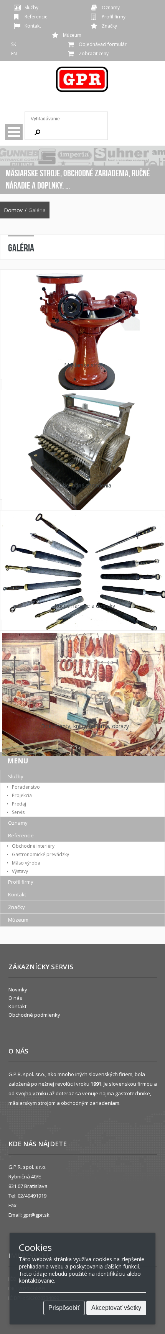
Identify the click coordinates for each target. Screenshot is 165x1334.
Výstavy (20, 871)
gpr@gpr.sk (36, 1214)
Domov (13, 210)
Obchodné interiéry (33, 846)
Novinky (17, 989)
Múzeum (72, 35)
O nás (15, 998)
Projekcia (22, 795)
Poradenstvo (26, 787)
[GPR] (82, 82)
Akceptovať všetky (116, 1307)
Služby (31, 7)
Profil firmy (113, 16)
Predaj (19, 804)
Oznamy (111, 7)
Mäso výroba (26, 863)
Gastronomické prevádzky (40, 854)
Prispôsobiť (64, 1307)
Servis (18, 812)
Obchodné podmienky (34, 1015)
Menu (14, 132)
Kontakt (33, 26)
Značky (109, 26)
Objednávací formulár (103, 44)
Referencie (36, 16)
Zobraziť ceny (94, 53)
